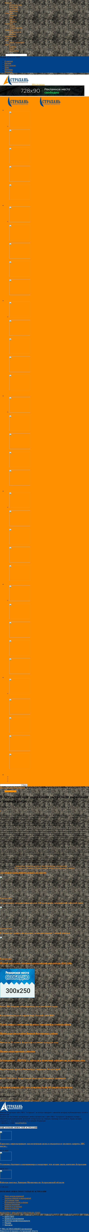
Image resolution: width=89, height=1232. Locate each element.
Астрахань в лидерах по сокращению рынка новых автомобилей (35, 752)
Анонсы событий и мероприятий (18, 1198)
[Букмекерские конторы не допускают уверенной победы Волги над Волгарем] (19, 619)
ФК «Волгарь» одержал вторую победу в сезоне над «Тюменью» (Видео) (38, 639)
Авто (7, 40)
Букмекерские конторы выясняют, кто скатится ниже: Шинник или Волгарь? (39, 675)
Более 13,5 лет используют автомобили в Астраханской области (34, 734)
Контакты (8, 72)
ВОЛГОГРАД (5, 1213)
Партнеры (9, 70)
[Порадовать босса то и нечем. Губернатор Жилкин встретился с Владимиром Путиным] (19, 371)
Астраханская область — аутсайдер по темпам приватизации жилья (36, 165)
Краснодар (13, 11)
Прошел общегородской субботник (17, 1051)
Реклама (12, 34)
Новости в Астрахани (13, 1207)
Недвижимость (15, 32)
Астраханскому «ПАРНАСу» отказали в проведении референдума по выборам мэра (42, 1060)
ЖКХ (11, 17)
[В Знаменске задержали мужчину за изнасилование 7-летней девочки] (19, 525)
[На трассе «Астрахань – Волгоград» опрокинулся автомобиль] (19, 181)
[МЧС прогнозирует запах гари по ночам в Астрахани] (19, 276)
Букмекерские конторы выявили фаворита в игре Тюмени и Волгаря (36, 657)
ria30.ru (3, 1011)
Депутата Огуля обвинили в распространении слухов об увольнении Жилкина (40, 392)
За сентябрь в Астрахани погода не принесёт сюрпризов (31, 260)
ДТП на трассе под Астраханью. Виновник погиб (29, 201)
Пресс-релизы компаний (14, 1196)
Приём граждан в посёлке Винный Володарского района (29, 1033)
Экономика (9, 30)
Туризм (12, 20)
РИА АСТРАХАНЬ (9, 1229)
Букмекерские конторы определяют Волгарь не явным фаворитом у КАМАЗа (40, 602)
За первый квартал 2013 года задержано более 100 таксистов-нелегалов (36, 1087)
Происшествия (10, 36)
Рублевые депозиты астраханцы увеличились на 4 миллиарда (33, 414)
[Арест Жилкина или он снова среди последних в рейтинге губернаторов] (19, 335)
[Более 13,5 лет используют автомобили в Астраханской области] (19, 732)
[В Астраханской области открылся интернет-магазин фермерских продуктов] (19, 448)
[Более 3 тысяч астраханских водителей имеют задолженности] (19, 714)
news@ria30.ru (21, 1123)
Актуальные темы (12, 1200)
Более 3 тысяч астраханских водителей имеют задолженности (33, 716)
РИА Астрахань (6, 787)
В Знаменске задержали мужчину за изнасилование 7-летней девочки (37, 527)
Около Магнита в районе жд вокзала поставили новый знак (33, 770)
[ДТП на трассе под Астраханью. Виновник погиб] (19, 199)
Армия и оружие (15, 28)
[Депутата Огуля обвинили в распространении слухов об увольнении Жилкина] (19, 390)
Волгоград (13, 7)
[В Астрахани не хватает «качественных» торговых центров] (19, 485)
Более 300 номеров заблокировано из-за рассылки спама (28, 1006)
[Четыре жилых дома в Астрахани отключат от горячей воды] (19, 294)
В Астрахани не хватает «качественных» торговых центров (33, 487)
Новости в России (12, 1209)
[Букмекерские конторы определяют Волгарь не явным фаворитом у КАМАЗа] (19, 600)
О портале (9, 61)
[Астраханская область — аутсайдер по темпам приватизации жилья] (19, 163)
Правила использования (14, 1219)
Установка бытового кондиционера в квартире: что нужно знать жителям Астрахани (43, 1164)
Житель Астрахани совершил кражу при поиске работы (31, 564)
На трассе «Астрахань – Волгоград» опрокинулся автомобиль (33, 183)
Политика (9, 24)
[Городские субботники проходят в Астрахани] (19, 126)
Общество (9, 13)
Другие (7, 45)
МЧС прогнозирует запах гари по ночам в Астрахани (30, 278)
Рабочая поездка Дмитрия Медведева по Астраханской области (34, 319)
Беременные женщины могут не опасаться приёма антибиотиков (41, 866)
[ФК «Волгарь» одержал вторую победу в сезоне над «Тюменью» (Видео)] (19, 637)
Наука (11, 49)
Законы (12, 26)
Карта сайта (9, 1217)
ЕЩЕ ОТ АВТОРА (38, 873)
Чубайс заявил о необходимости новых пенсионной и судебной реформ (35, 1024)
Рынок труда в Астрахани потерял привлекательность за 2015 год (35, 469)
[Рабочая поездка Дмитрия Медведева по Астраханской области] (19, 317)
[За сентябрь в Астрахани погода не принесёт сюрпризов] (19, 258)
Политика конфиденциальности (17, 1221)
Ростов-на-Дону (15, 5)
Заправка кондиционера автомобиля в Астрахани (19, 1101)
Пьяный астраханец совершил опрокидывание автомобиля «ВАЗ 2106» (37, 546)
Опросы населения (12, 1204)
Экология (13, 15)
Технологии (14, 51)
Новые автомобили (17, 42)
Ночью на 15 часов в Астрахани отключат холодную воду (29, 1042)
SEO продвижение (24, 1229)
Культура (12, 47)
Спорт (7, 38)
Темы (7, 67)
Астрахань (13, 9)
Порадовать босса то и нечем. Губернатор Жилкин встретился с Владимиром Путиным (43, 373)
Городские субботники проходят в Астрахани (27, 128)
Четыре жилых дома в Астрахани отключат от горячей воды (33, 296)
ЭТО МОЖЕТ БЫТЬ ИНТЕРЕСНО (15, 873)
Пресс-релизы (10, 65)
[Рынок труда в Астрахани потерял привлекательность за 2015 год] (19, 467)
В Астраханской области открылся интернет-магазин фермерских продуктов (39, 450)
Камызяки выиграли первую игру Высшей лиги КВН (27, 1015)
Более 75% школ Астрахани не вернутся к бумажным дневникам (33, 1078)
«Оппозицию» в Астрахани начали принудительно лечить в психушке (37, 355)
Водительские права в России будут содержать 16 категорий (30, 1069)
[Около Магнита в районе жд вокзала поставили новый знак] (19, 768)
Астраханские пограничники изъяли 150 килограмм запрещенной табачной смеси (42, 147)
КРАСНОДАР (17, 1213)
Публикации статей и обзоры (16, 1202)
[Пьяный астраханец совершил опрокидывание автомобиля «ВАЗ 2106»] (19, 544)
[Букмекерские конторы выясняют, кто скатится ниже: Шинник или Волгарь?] (19, 673)
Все (10, 203)
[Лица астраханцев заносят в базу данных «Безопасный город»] (19, 240)
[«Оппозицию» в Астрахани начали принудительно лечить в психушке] (19, 353)
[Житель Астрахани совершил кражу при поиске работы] (19, 562)
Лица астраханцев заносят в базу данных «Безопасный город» (34, 242)
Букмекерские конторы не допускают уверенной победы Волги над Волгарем (40, 621)
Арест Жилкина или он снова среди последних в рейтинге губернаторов (38, 337)
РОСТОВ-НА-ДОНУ (31, 1213)
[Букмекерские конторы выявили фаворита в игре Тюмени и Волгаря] (19, 655)
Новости (8, 3)
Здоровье (12, 22)
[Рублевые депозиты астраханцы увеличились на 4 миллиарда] (19, 412)
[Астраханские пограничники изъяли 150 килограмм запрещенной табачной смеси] (19, 144)
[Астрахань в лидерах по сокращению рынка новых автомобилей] (19, 750)
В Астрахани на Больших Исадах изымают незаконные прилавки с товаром (45, 868)
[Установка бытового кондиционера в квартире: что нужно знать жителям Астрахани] (6, 1160)
